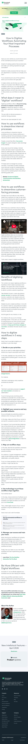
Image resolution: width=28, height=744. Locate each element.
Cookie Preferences (17, 721)
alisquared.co (17, 612)
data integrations (14, 438)
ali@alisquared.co (6, 622)
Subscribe (14, 12)
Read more (14, 651)
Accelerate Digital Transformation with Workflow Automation (12, 178)
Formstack (10, 502)
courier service (5, 295)
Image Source (6, 373)
